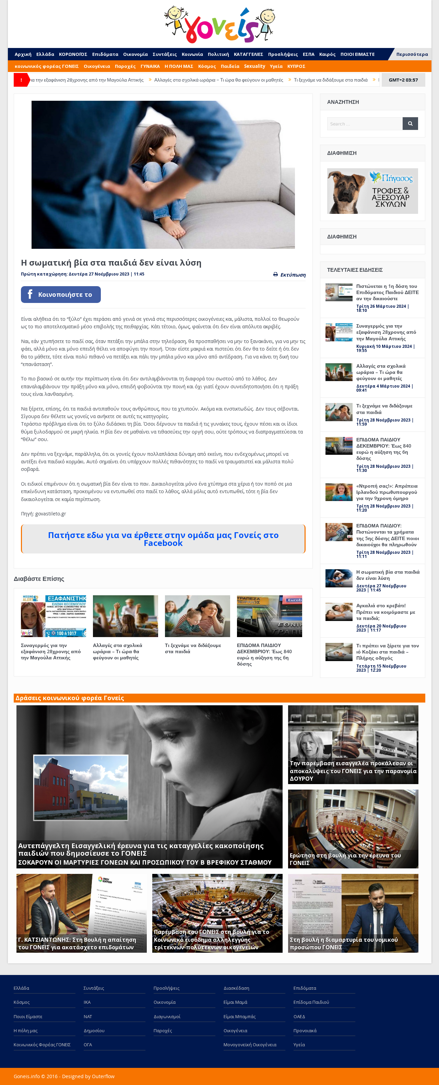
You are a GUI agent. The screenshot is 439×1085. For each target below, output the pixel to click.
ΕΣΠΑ (309, 54)
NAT (88, 1016)
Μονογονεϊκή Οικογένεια (250, 1044)
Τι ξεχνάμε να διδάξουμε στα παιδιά (281, 80)
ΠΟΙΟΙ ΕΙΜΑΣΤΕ (358, 54)
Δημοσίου (94, 1030)
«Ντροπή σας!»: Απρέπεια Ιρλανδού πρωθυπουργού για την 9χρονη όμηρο (387, 492)
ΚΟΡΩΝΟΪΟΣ (73, 54)
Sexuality (254, 66)
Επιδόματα (105, 54)
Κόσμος (207, 66)
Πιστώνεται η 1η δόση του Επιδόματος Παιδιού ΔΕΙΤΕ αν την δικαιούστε (387, 292)
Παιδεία (230, 66)
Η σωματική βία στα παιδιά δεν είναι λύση (388, 575)
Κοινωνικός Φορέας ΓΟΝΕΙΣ (42, 1044)
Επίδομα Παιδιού (311, 1002)
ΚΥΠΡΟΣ (296, 66)
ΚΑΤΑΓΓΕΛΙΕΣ (248, 54)
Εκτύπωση (293, 274)
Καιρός (327, 54)
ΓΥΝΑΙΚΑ (150, 66)
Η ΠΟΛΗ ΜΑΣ (179, 66)
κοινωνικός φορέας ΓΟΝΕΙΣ (47, 66)
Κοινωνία (192, 54)
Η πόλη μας (25, 1030)
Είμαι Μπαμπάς (240, 1016)
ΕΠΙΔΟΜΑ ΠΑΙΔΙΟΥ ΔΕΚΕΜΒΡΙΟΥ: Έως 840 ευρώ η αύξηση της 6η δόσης (264, 654)
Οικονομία (135, 54)
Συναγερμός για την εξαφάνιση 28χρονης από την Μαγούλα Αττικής (51, 651)
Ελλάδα (45, 54)
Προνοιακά (305, 1030)
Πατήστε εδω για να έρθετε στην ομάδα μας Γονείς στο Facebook (163, 539)
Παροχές (125, 66)
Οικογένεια (97, 66)
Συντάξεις (165, 54)
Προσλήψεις (283, 54)
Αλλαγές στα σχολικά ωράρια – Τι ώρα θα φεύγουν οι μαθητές (168, 80)
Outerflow (103, 1076)
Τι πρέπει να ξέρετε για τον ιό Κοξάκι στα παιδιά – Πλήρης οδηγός (387, 651)
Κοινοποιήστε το (65, 294)
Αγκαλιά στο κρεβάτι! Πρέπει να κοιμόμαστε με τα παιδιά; (385, 611)
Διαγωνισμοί (167, 1016)
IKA (87, 1002)
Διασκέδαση (236, 988)
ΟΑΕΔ (299, 1016)
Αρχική (23, 54)
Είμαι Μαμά (235, 1002)
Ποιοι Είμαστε (28, 1016)
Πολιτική (218, 54)
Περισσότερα (412, 54)
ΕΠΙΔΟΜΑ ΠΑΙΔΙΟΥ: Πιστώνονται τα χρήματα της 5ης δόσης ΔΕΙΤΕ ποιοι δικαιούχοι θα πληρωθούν (387, 535)
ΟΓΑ (88, 1044)
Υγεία (276, 66)
